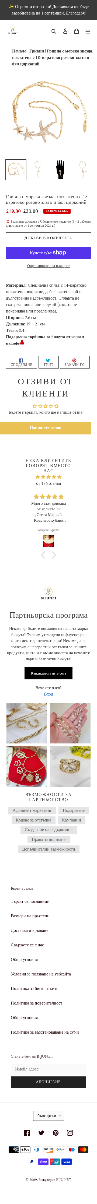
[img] (48, 476)
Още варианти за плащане (48, 265)
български (46, 1116)
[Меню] (87, 31)
